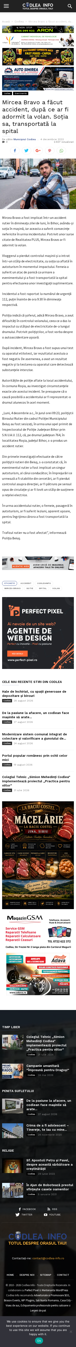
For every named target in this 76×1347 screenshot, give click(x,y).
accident (25, 583)
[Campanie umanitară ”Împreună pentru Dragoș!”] (12, 1071)
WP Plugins (27, 1300)
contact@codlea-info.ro (48, 1258)
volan (56, 588)
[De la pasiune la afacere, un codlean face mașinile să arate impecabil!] (12, 1106)
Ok (39, 1340)
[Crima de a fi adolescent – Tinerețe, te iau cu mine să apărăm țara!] (12, 1130)
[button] (70, 6)
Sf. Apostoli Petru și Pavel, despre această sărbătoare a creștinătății (49, 1164)
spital (43, 588)
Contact (63, 1274)
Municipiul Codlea (25, 139)
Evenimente (21, 93)
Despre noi (27, 1274)
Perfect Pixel (32, 1290)
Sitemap (45, 1274)
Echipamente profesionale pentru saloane (44, 1305)
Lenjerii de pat (38, 1310)
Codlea (7, 93)
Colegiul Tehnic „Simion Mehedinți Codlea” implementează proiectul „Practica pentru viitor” (36, 781)
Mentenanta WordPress (55, 1290)
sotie (29, 588)
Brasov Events (12, 1300)
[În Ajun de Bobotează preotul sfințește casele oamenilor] (12, 1190)
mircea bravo (12, 588)
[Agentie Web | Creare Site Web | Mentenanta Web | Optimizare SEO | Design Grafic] (38, 573)
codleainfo (44, 583)
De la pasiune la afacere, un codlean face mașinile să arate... (48, 1105)
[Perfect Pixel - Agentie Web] (38, 668)
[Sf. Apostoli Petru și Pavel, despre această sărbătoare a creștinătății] (12, 1165)
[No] (71, 1331)
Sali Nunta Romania (47, 1300)
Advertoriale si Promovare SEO (51, 1295)
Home (10, 1274)
